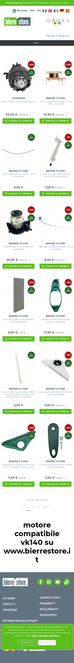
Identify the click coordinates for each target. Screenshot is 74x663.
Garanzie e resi (50, 597)
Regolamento (49, 609)
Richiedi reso (48, 615)
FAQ (39, 10)
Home (50, 35)
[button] (71, 627)
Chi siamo (9, 598)
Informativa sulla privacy (20, 620)
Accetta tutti (47, 642)
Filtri (36, 43)
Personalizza (27, 642)
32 (45, 507)
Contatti (9, 604)
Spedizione (10, 610)
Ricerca (63, 35)
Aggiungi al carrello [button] (20, 121)
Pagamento (47, 603)
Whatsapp (22, 10)
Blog (32, 10)
